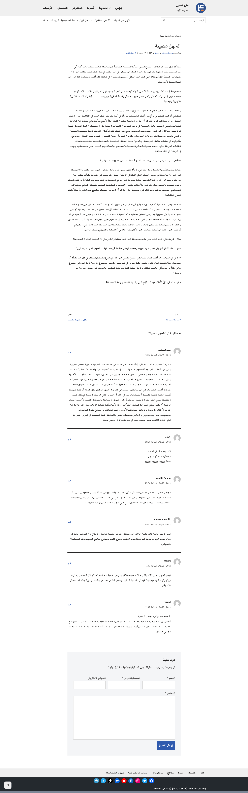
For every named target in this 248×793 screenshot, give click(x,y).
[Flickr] (117, 780)
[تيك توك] (110, 780)
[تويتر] (144, 780)
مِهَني (118, 7)
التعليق (170, 693)
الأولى (127, 20)
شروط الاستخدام (51, 20)
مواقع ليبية (96, 20)
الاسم (171, 678)
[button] (109, 8)
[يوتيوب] (124, 780)
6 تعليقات (131, 53)
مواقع (170, 773)
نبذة (180, 773)
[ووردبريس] (96, 780)
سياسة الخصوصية (69, 20)
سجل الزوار (85, 20)
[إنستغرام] (137, 780)
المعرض (77, 7)
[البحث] (164, 20)
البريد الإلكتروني (131, 678)
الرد (69, 352)
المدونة (172, 36)
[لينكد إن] (130, 780)
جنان (168, 437)
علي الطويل (167, 53)
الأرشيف (48, 7)
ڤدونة (90, 7)
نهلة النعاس (164, 350)
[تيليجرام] (103, 780)
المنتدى (62, 7)
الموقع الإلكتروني (97, 678)
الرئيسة (178, 36)
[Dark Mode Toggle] (7, 785)
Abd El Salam (163, 478)
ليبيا (157, 53)
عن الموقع (119, 20)
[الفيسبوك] (151, 780)
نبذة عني (107, 20)
